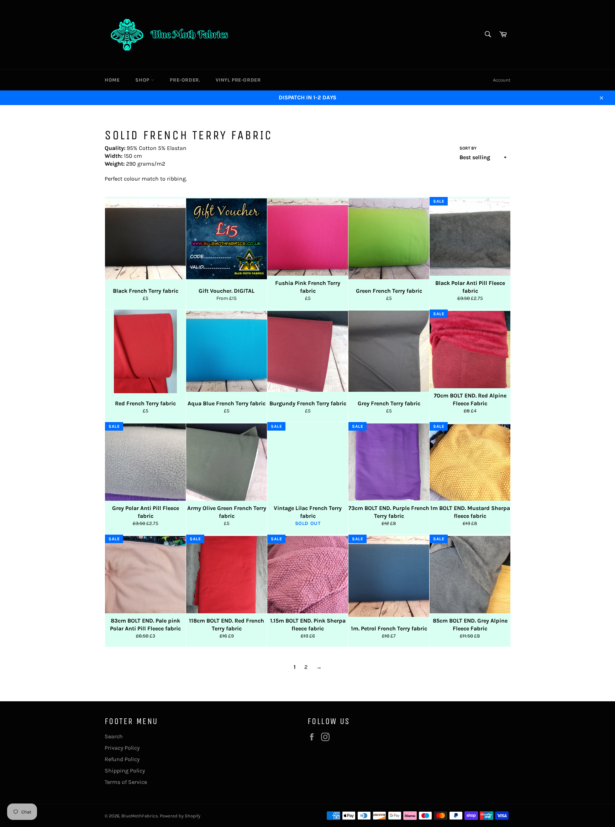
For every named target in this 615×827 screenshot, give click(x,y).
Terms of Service (126, 782)
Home (112, 80)
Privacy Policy (122, 747)
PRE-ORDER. (185, 80)
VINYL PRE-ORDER (238, 80)
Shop (143, 80)
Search (114, 736)
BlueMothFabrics (139, 815)
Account (501, 80)
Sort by (468, 148)
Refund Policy (122, 759)
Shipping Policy (125, 770)
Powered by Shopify (180, 815)
